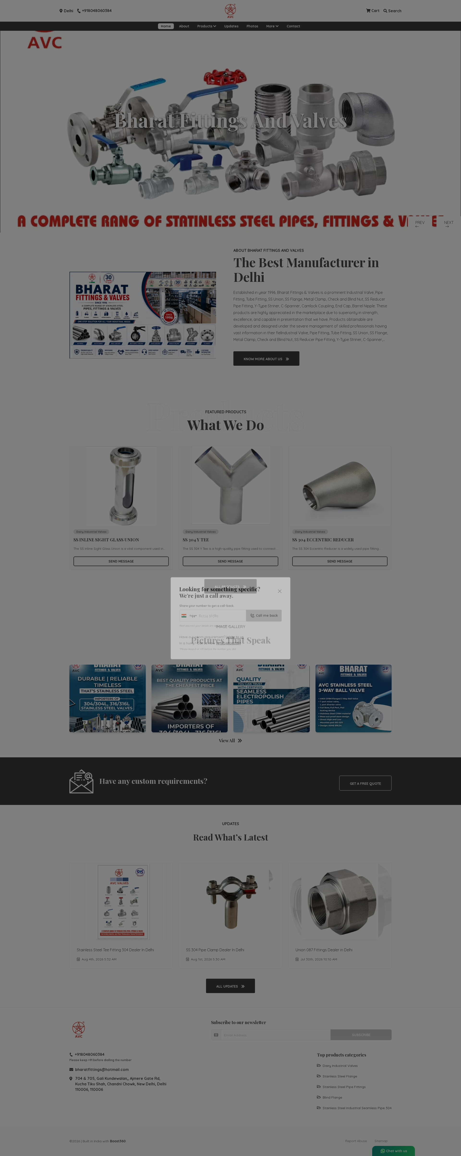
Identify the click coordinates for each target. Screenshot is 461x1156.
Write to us (235, 596)
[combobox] (188, 575)
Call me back (267, 575)
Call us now (219, 603)
